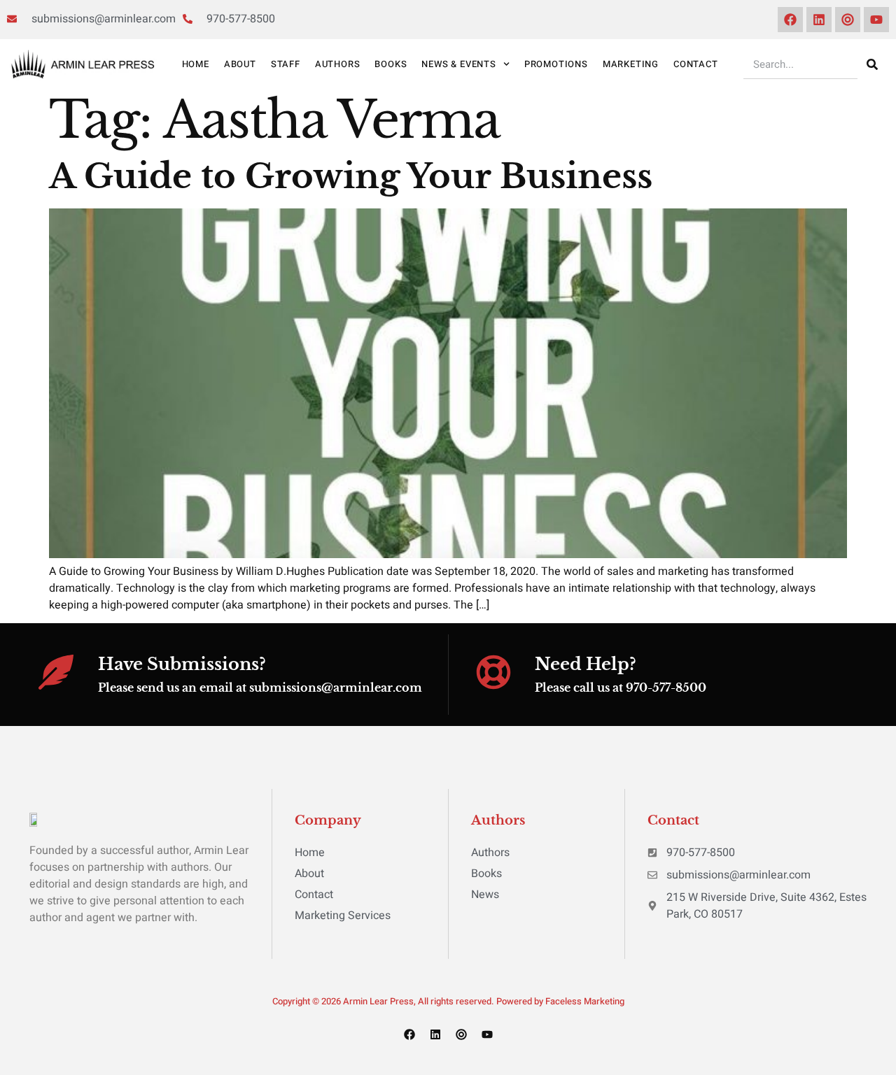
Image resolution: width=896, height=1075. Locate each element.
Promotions (556, 64)
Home (195, 64)
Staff (285, 64)
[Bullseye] (847, 19)
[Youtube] (876, 19)
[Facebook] (790, 19)
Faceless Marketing (584, 1001)
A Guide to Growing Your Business (350, 176)
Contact (695, 64)
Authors (337, 64)
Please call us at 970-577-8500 (620, 688)
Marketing (631, 64)
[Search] (872, 64)
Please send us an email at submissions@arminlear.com (260, 688)
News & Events (458, 64)
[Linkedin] (819, 19)
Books (390, 64)
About (240, 64)
